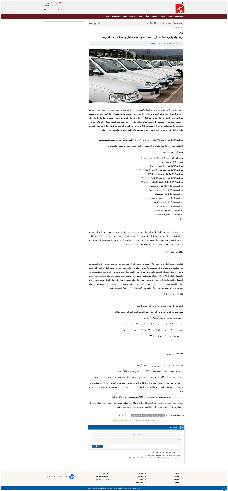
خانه (182, 27)
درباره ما (105, 473)
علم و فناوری (116, 16)
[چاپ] (95, 24)
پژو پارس (161, 110)
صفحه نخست (179, 16)
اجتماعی (154, 16)
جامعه (142, 479)
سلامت (125, 16)
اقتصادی (162, 16)
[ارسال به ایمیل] (90, 24)
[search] (45, 10)
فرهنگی (147, 16)
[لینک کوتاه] (99, 24)
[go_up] (224, 489)
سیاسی (170, 16)
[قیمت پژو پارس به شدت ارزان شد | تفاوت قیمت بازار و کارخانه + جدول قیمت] (136, 76)
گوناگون (107, 16)
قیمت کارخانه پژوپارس (139, 416)
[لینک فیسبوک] (119, 416)
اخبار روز (175, 27)
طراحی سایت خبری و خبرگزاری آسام (57, 477)
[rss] (55, 5)
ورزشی (140, 16)
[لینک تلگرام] (126, 416)
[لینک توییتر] (122, 415)
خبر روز (119, 488)
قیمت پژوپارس (153, 416)
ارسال (97, 446)
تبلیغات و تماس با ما (102, 476)
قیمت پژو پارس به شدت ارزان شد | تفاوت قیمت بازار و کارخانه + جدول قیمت (142, 37)
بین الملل (132, 16)
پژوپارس (162, 416)
